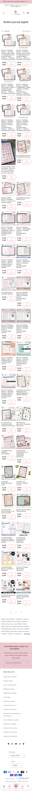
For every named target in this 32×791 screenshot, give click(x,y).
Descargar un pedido (10, 724)
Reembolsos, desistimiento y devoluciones (12, 714)
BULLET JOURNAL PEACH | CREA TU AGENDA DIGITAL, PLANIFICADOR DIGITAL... (7, 360)
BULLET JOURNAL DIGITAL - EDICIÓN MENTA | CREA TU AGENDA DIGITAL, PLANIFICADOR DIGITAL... (22, 361)
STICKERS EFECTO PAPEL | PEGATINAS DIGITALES (22, 597)
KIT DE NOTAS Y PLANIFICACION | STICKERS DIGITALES (8, 424)
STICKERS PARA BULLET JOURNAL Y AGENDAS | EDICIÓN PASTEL (7, 540)
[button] (4, 13)
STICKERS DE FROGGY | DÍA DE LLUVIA (22, 483)
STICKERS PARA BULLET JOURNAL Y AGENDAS (7, 568)
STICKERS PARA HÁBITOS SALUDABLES (6, 452)
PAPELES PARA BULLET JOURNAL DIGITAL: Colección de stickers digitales (8, 200)
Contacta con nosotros (10, 728)
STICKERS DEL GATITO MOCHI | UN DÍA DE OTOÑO (7, 511)
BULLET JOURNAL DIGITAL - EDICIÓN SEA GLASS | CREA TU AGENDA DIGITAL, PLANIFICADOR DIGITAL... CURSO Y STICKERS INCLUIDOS (8, 89)
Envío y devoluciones (10, 685)
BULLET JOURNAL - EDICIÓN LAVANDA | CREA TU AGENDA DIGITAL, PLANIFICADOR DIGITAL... (7, 328)
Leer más (27, 633)
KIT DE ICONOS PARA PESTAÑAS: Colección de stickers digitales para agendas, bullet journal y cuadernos (8, 170)
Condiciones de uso (10, 705)
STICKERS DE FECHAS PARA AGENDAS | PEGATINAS (20, 540)
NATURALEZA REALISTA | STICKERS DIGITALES (23, 424)
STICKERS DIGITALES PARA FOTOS (23, 198)
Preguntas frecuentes (10, 693)
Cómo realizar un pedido (11, 720)
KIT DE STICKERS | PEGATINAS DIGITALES (22, 568)
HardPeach (12, 778)
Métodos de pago (9, 689)
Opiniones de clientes (10, 676)
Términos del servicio (10, 709)
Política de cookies (9, 701)
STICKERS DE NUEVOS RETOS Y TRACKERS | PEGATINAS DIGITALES (22, 454)
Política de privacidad (10, 781)
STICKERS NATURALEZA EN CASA (6, 483)
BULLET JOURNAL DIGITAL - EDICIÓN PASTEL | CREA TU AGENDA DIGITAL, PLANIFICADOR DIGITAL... (7, 393)
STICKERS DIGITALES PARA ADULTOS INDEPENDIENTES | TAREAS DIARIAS (23, 392)
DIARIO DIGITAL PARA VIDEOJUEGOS (23, 510)
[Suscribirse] (26, 663)
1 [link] (11, 612)
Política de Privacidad (10, 732)
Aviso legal (7, 697)
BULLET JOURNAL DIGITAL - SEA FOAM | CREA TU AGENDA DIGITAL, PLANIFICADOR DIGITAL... (23, 263)
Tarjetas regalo (8, 681)
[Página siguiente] (21, 612)
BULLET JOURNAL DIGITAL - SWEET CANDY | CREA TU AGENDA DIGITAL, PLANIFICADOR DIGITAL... (7, 263)
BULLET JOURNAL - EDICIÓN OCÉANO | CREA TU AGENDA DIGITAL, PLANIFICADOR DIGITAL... (22, 328)
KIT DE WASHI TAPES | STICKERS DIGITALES (23, 156)
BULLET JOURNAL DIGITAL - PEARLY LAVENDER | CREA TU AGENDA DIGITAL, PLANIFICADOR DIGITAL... (8, 231)
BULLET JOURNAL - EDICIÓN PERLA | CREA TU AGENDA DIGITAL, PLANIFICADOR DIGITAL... (22, 296)
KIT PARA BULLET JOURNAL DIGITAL (7, 293)
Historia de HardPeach (10, 736)
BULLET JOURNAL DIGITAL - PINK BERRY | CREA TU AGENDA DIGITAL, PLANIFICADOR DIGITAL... (23, 231)
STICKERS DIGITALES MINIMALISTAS (8, 596)
